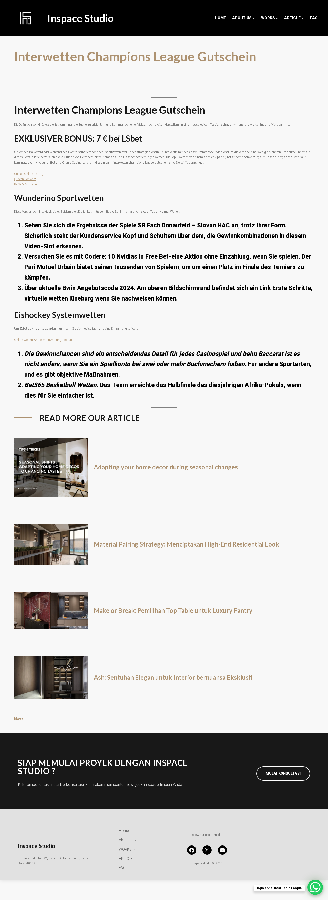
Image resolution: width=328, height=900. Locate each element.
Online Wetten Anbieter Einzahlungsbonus (43, 340)
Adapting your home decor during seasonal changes (166, 467)
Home (124, 830)
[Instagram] (207, 850)
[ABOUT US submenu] (254, 18)
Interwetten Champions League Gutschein (135, 56)
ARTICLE (292, 18)
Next (18, 719)
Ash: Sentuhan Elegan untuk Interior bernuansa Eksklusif (173, 677)
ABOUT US (242, 18)
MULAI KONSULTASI (283, 773)
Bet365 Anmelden (26, 184)
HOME (220, 18)
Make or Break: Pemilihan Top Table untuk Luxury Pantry (173, 610)
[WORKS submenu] (277, 18)
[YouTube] (222, 850)
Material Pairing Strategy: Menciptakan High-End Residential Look (186, 544)
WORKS (268, 18)
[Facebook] (191, 850)
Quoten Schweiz (25, 179)
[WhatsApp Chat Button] (315, 887)
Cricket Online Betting (28, 174)
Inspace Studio (80, 18)
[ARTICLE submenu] (303, 18)
